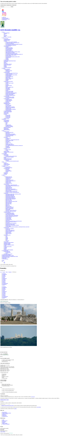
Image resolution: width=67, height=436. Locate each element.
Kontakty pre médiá (7, 164)
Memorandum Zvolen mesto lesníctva (11, 92)
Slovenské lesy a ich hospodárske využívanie (12, 225)
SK (2, 261)
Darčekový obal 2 (8, 182)
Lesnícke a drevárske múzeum (8, 81)
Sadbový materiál (6, 151)
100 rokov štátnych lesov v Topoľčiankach (12, 215)
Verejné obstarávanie (5, 18)
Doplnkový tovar (6, 227)
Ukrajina (7, 58)
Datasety (5, 65)
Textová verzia (4, 19)
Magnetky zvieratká (9, 231)
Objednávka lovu (8, 142)
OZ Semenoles (4, 284)
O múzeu (7, 82)
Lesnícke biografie (8, 218)
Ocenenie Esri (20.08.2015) (10, 43)
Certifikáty (5, 247)
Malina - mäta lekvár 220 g (10, 208)
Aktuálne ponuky (8, 149)
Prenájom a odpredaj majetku (6, 254)
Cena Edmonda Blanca (9, 143)
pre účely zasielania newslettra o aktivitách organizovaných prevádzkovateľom (19, 405)
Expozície (7, 84)
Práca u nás (5, 63)
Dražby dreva (8, 133)
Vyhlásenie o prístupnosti (7, 67)
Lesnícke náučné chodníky (8, 111)
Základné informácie (9, 99)
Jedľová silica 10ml (8, 203)
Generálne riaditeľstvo (7, 39)
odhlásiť (15, 408)
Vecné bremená (6, 155)
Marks (5, 36)
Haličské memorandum (9, 47)
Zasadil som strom (8, 108)
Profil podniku (6, 38)
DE (4, 262)
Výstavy (7, 83)
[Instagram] (4, 15)
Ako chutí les (8, 220)
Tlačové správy (6, 163)
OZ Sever (3, 276)
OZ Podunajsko (4, 274)
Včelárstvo (5, 152)
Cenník (7, 150)
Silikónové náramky (9, 233)
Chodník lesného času (9, 100)
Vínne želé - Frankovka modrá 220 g (11, 210)
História (5, 62)
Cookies (5, 245)
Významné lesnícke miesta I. (10, 212)
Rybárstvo (5, 148)
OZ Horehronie (4, 278)
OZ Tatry (3, 277)
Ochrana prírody (6, 120)
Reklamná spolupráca (9, 70)
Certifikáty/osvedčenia (9, 125)
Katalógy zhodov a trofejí (9, 140)
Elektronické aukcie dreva (9, 132)
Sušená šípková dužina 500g (10, 194)
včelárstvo (7, 59)
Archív (7, 253)
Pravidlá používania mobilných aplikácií (8, 255)
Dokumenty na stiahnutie (9, 126)
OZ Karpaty (4, 273)
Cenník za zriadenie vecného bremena (11, 156)
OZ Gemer (3, 280)
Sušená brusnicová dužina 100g (10, 196)
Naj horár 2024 (8, 116)
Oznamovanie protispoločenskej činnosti (10, 60)
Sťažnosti (5, 66)
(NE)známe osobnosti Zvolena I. (10, 95)
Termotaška (7, 240)
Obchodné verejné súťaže (9, 135)
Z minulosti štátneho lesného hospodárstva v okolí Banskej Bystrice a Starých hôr (17, 226)
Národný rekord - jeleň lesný (10, 144)
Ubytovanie (4, 414)
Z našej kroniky (8, 89)
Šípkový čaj (7, 204)
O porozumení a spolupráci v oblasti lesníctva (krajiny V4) (14, 54)
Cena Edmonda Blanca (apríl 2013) (11, 45)
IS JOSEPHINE (8, 252)
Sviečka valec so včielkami (10, 228)
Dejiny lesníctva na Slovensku (10, 214)
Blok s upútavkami (6, 32)
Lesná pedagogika (6, 96)
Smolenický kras (8, 57)
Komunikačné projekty (7, 103)
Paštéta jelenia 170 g (9, 188)
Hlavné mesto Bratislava (9, 48)
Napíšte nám (4, 17)
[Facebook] (3, 11)
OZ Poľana (3, 279)
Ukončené (7, 160)
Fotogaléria (7, 146)
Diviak (7, 237)
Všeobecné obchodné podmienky (9, 242)
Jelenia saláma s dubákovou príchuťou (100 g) (12, 185)
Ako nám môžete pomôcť (9, 91)
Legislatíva (7, 138)
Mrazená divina (8, 77)
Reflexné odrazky (8, 232)
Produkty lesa (6, 193)
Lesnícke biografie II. (9, 219)
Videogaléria (7, 88)
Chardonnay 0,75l (8, 178)
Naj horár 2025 (8, 117)
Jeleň (6, 235)
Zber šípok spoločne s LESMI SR (11, 109)
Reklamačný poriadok (7, 243)
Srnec (6, 236)
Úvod (6, 122)
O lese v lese (7, 222)
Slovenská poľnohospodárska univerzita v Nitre (13, 56)
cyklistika (7, 46)
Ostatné (7, 80)
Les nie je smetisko (8, 105)
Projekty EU (7, 69)
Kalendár (5, 33)
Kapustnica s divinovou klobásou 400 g (11, 191)
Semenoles (7, 169)
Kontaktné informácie (7, 166)
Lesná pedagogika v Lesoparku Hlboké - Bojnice (13, 51)
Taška (7, 234)
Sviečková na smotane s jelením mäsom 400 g (12, 192)
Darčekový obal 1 (8, 181)
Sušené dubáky (8, 209)
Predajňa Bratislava (8, 75)
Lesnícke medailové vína (9, 76)
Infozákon (5, 174)
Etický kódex (6, 61)
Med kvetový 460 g (8, 199)
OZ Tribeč (3, 275)
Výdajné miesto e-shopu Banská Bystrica (12, 73)
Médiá (3, 161)
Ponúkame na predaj (9, 85)
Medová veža (8, 205)
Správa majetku (4, 153)
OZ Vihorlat (4, 282)
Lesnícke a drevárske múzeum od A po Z (12, 216)
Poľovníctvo (6, 137)
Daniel (7, 239)
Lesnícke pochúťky (7, 72)
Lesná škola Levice (7, 102)
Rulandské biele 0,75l (9, 177)
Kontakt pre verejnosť (9, 167)
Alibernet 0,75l (8, 179)
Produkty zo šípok (8, 78)
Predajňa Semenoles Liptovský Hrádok (11, 74)
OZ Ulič (3, 298)
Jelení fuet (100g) (8, 186)
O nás (3, 37)
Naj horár (5, 114)
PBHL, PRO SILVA (7, 129)
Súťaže (7, 86)
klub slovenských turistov (6, 257)
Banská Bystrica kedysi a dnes (10, 224)
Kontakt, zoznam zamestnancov (10, 93)
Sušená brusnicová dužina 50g (10, 197)
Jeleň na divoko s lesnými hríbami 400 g (11, 189)
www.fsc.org (33, 396)
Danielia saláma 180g (9, 187)
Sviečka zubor (8, 229)
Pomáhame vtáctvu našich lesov (10, 107)
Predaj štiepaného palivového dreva (11, 134)
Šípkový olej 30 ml (8, 206)
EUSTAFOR (8, 71)
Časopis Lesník (6, 165)
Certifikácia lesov (6, 121)
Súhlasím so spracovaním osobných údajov (7, 405)
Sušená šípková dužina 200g (10, 195)
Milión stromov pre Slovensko (10, 52)
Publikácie (7, 79)
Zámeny (5, 157)
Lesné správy (6, 172)
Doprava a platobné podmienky (8, 249)
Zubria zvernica (6, 112)
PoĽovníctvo (4, 421)
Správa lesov (4, 119)
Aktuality (5, 162)
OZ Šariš (3, 281)
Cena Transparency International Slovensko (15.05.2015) (14, 44)
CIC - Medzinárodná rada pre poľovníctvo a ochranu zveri (14, 145)
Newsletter (5, 35)
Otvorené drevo (6, 113)
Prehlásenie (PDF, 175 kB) (4, 399)
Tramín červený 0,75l (9, 183)
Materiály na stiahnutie (7, 127)
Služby (3, 130)
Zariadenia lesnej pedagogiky (10, 97)
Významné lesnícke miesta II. (10, 213)
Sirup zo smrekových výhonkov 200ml (11, 201)
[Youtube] (3, 10)
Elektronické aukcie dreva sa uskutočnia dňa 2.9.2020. (10, 256)
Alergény (5, 248)
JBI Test (7, 171)
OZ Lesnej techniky (5, 283)
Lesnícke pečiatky (8, 217)
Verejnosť (3, 68)
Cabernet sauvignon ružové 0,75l (10, 180)
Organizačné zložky (7, 40)
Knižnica (7, 90)
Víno (4, 175)
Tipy (4, 34)
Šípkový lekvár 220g (9, 200)
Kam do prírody (4, 412)
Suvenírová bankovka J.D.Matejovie (11, 223)
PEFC (7, 123)
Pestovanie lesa (6, 128)
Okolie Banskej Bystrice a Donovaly (11, 221)
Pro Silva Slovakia (8, 55)
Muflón (7, 238)
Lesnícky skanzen (6, 98)
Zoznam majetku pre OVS (8, 158)
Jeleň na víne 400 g (8, 190)
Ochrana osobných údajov (9, 94)
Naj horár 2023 (8, 115)
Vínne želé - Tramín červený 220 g (11, 211)
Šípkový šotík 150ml (9, 202)
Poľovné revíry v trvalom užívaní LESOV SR (12, 139)
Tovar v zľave (6, 241)
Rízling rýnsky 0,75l (9, 176)
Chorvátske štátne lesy (9, 49)
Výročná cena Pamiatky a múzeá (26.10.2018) (12, 42)
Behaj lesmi (7, 104)
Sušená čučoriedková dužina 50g (10, 198)
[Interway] (11, 433)
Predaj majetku (6, 154)
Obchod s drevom (6, 118)
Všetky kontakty (2, 431)
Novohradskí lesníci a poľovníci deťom (11, 53)
